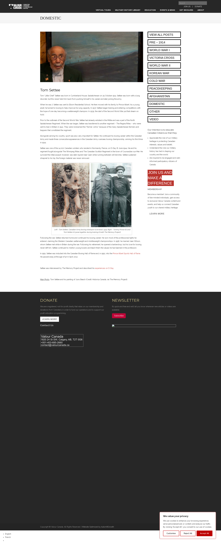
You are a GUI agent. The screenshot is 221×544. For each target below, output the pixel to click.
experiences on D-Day (104, 268)
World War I (159, 50)
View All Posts (161, 34)
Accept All (204, 533)
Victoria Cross (161, 57)
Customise (171, 533)
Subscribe (119, 315)
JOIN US (187, 7)
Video (153, 119)
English (8, 534)
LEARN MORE (157, 214)
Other (154, 111)
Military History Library (127, 10)
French (8, 537)
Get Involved (186, 10)
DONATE (198, 7)
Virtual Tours (103, 10)
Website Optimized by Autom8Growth (98, 527)
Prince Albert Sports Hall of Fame (126, 253)
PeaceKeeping (160, 88)
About (200, 10)
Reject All (188, 533)
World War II (159, 65)
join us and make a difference (160, 177)
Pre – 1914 (157, 42)
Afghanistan (159, 96)
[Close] (213, 514)
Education (150, 10)
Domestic (157, 104)
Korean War (159, 73)
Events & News (167, 10)
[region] (188, 525)
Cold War (157, 80)
